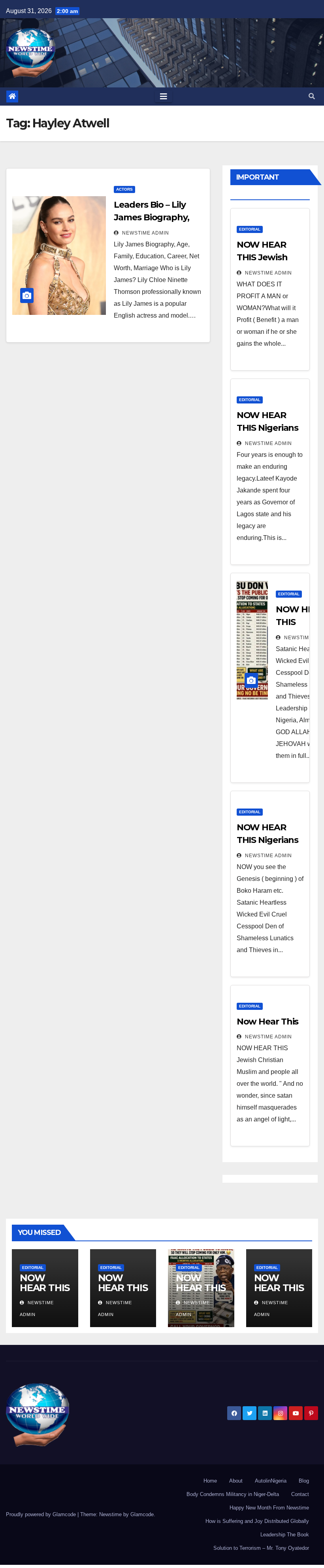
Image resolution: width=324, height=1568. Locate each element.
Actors (124, 189)
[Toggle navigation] (163, 96)
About (236, 1481)
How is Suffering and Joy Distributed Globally (257, 1521)
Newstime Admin (145, 233)
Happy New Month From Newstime (269, 1508)
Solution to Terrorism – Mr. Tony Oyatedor (261, 1548)
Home (210, 1481)
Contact (300, 1494)
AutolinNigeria (270, 1481)
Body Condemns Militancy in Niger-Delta (232, 1494)
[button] (312, 96)
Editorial (249, 229)
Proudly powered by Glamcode (41, 1514)
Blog (304, 1481)
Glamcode (142, 1514)
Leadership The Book (284, 1535)
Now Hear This (268, 1021)
